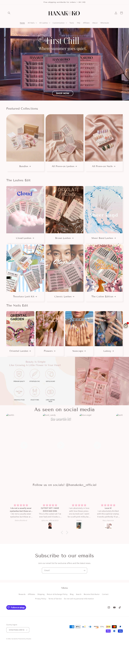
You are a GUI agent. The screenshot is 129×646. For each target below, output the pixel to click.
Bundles (23, 166)
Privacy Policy (40, 598)
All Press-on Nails (102, 166)
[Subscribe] (84, 570)
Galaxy (107, 351)
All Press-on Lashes (63, 166)
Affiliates (31, 594)
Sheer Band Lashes (102, 238)
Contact (105, 594)
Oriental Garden (18, 351)
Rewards (22, 594)
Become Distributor (92, 594)
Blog (72, 594)
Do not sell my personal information (79, 598)
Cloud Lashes (23, 238)
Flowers (48, 351)
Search (79, 594)
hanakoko (14, 639)
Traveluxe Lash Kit (23, 296)
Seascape (77, 351)
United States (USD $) (16, 630)
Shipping (41, 594)
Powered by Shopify (24, 639)
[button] (9, 13)
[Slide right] (118, 143)
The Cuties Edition (102, 296)
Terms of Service (55, 598)
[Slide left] (10, 143)
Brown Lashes (63, 238)
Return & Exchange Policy (57, 594)
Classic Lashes (63, 296)
